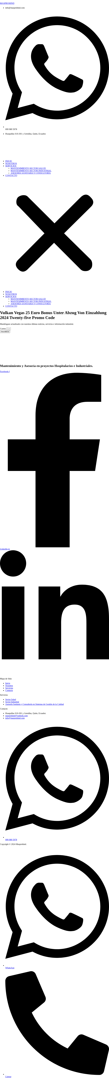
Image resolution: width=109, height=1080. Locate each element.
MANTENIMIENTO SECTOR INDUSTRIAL (31, 170)
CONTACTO (11, 175)
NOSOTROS (11, 163)
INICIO (8, 161)
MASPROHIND (7, 3)
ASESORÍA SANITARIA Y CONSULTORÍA (31, 173)
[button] (54, 233)
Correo (3, 329)
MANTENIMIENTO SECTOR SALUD (28, 168)
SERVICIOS (10, 166)
